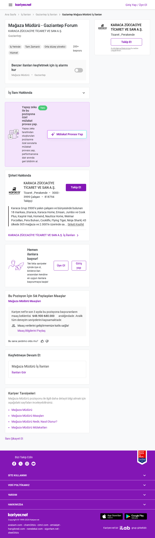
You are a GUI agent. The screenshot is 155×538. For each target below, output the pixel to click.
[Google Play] (136, 516)
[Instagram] (27, 463)
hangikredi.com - (17, 528)
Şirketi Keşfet (76, 224)
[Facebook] (14, 463)
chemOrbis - (31, 525)
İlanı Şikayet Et (14, 438)
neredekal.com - (36, 528)
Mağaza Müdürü (22, 409)
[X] (21, 463)
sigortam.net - (52, 528)
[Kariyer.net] (18, 515)
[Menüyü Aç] (10, 4)
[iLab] (125, 528)
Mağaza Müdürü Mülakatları (29, 427)
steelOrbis (13, 532)
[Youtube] (33, 463)
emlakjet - (55, 525)
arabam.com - (16, 525)
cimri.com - (44, 525)
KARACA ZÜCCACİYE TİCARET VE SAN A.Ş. (35, 31)
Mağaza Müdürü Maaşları (24, 301)
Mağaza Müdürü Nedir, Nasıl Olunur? (34, 421)
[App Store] (111, 516)
